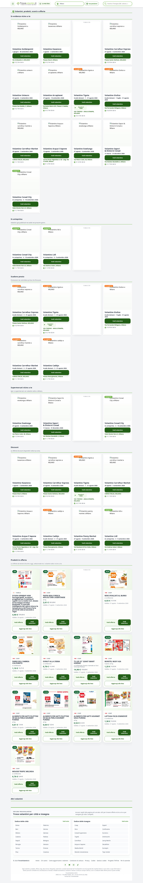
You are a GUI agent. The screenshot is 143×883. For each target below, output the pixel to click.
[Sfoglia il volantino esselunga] (87, 133)
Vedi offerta (18, 622)
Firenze (45, 848)
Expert (104, 825)
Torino (18, 848)
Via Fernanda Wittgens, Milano (115, 108)
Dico (76, 829)
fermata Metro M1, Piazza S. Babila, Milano (55, 107)
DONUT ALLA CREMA (51, 661)
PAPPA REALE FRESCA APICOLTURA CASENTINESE (54, 596)
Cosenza (46, 852)
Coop (76, 825)
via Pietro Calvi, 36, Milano (83, 160)
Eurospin (105, 848)
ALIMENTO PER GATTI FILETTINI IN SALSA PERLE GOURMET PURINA (25, 718)
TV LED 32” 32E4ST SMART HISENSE (84, 662)
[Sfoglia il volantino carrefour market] (25, 133)
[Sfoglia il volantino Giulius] (117, 80)
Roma (17, 825)
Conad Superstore (80, 833)
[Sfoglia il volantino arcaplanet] (56, 80)
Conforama (106, 829)
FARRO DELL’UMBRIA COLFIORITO (20, 662)
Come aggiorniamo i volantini (58, 861)
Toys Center (106, 852)
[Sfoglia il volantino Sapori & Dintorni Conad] (117, 133)
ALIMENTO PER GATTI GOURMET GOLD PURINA (87, 717)
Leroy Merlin (106, 840)
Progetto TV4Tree (113, 861)
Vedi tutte (66, 821)
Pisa (17, 852)
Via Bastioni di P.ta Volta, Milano (85, 547)
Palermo (46, 825)
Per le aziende (125, 861)
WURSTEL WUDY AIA (113, 661)
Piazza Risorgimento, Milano (53, 376)
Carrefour (78, 840)
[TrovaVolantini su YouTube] (69, 864)
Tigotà (77, 837)
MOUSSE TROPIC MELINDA (23, 771)
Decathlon (105, 844)
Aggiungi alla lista (25, 629)
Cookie (93, 861)
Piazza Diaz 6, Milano (50, 60)
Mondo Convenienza (81, 852)
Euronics (105, 833)
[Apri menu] (13, 4)
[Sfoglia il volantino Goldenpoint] (25, 34)
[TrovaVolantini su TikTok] (77, 864)
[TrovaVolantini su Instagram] (73, 864)
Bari (17, 829)
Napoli (18, 840)
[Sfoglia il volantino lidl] (56, 239)
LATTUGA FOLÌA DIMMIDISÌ (116, 716)
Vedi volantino (25, 56)
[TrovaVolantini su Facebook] (65, 864)
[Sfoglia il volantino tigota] (87, 80)
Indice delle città (21, 821)
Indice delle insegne (82, 821)
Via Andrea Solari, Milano (52, 265)
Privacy (87, 861)
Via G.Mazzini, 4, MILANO (21, 60)
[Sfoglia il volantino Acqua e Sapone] (56, 133)
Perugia (18, 844)
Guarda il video (81, 107)
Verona (45, 829)
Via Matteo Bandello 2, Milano (115, 162)
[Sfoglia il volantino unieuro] (25, 80)
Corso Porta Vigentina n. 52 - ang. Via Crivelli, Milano (56, 160)
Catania (18, 837)
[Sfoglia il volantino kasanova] (56, 34)
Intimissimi (106, 837)
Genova (45, 833)
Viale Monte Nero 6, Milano (22, 208)
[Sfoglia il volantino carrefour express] (117, 34)
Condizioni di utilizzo (76, 861)
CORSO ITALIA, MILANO (20, 160)
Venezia (45, 844)
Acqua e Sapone (80, 844)
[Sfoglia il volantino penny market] (87, 521)
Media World (79, 848)
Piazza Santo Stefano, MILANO (115, 60)
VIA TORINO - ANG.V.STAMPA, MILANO (84, 112)
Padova (45, 837)
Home (37, 861)
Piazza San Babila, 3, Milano (22, 106)
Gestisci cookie (101, 861)
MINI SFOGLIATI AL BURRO (115, 595)
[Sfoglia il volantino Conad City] (25, 182)
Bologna (46, 840)
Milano (18, 833)
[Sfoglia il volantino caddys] (56, 350)
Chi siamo (44, 861)
